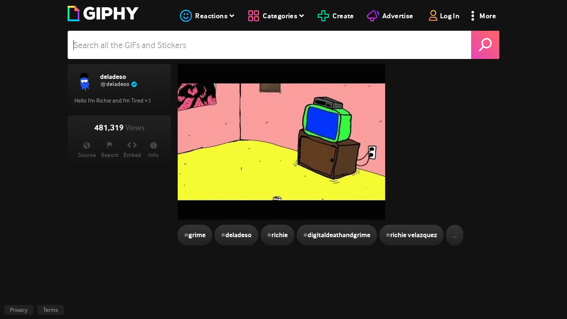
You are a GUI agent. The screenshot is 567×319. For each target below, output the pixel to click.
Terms (50, 310)
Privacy (18, 310)
